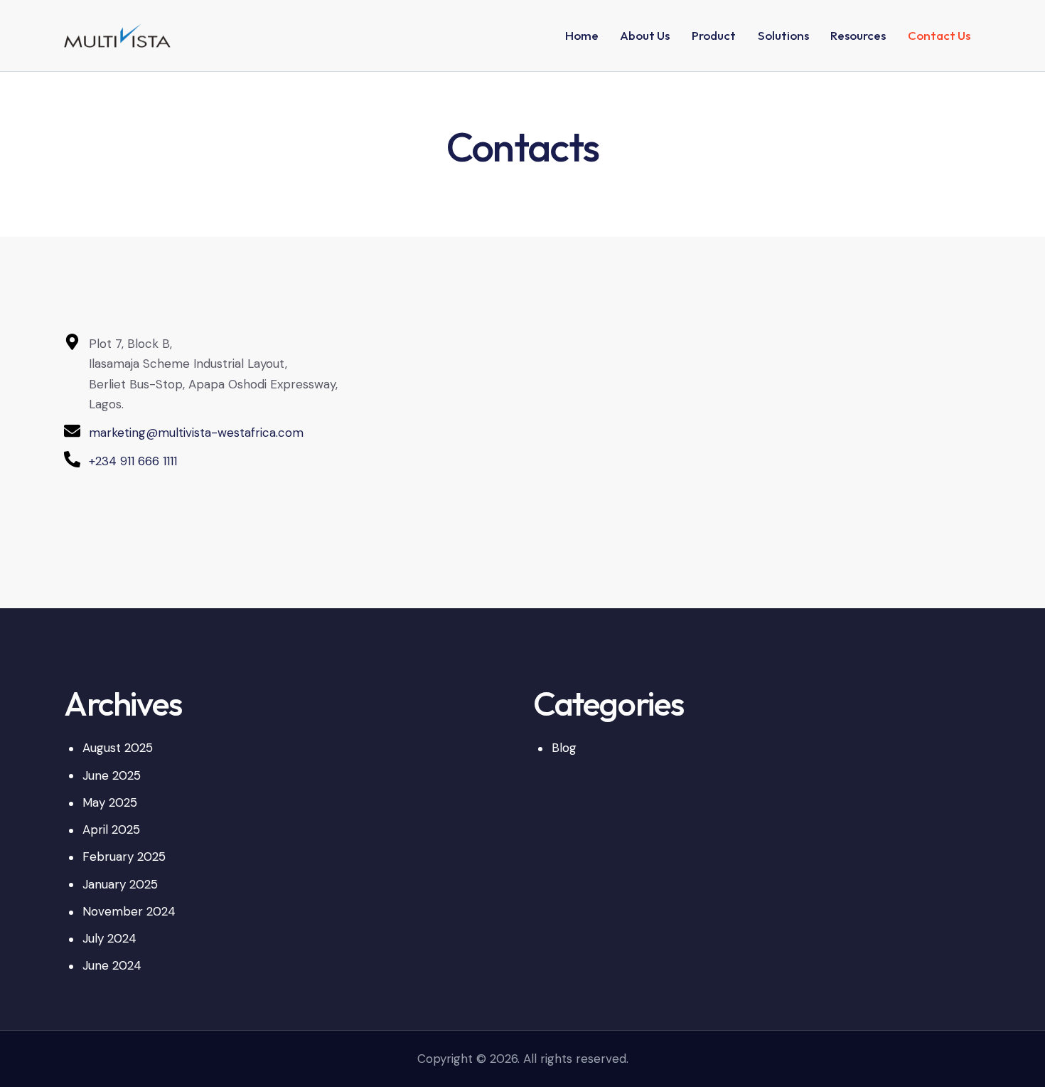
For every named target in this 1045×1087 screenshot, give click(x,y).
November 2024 (129, 911)
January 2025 (120, 884)
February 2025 (124, 856)
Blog (564, 747)
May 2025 (109, 802)
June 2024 (111, 965)
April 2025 (111, 829)
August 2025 (117, 747)
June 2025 (111, 775)
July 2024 (109, 938)
